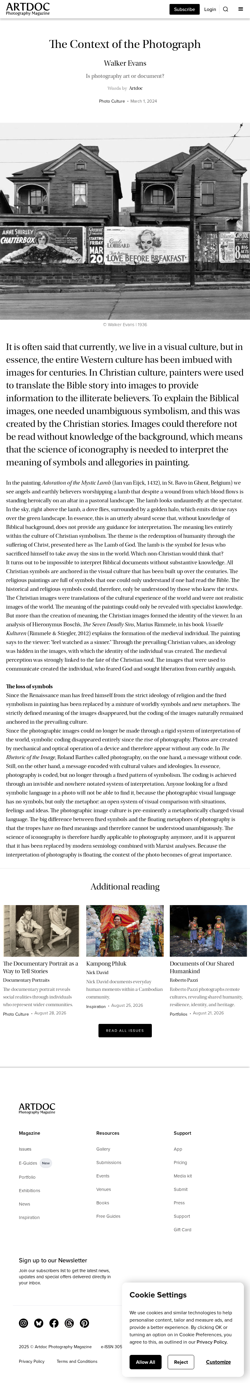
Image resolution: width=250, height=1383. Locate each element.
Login (210, 9)
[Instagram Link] (23, 1323)
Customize (218, 1362)
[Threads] (69, 1323)
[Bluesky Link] (38, 1323)
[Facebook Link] (54, 1323)
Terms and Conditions (77, 1361)
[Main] (25, 9)
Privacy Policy (32, 1361)
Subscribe (184, 9)
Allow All (145, 1362)
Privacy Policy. (212, 1341)
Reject (181, 1362)
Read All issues (125, 1030)
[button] (241, 9)
